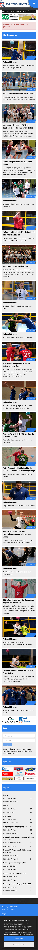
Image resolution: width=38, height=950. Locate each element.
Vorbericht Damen (10, 201)
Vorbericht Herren (10, 62)
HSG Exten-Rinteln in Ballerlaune (15, 266)
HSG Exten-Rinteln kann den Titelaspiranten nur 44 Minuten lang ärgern (17, 534)
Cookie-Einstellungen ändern (18, 752)
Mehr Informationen (28, 934)
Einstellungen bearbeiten (19, 944)
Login (4, 914)
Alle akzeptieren (19, 938)
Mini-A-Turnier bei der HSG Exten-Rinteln (19, 94)
